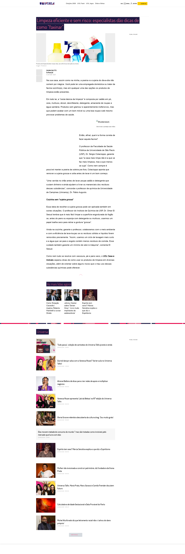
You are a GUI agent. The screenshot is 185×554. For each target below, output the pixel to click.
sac (122, 3)
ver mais (74, 535)
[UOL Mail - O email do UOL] (127, 3)
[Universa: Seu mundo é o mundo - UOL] (47, 3)
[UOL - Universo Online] (56, 3)
